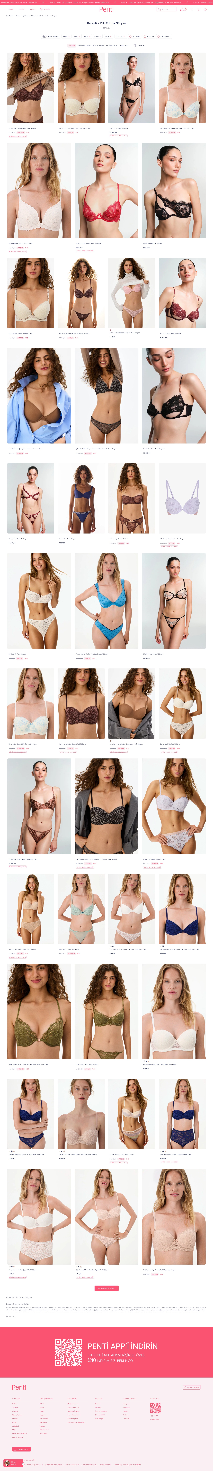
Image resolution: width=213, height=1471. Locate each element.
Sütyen (33, 16)
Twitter (125, 1411)
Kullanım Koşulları (89, 1465)
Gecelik (15, 1411)
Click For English (193, 1387)
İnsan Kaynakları (73, 1415)
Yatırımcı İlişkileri (74, 1411)
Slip (13, 1430)
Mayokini (43, 1415)
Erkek (21, 9)
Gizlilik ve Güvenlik (72, 1465)
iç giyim (101, 1307)
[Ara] (159, 9)
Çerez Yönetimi (105, 1465)
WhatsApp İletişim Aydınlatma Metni (128, 1465)
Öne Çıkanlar (46, 1399)
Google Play (154, 1419)
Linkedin (126, 1419)
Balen (96, 36)
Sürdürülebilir (165, 36)
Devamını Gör (10, 1316)
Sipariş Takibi (100, 1415)
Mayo (42, 1407)
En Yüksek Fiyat (111, 45)
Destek (98, 1399)
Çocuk (33, 9)
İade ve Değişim (100, 1411)
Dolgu (107, 36)
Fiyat (76, 36)
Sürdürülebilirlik (73, 1407)
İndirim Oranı (124, 45)
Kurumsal (72, 1399)
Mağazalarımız (73, 1404)
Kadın (11, 9)
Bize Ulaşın (99, 1419)
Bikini (42, 1404)
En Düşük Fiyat (98, 45)
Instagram (126, 1404)
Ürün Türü (119, 36)
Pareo (42, 1411)
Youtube (126, 1415)
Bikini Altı (43, 1422)
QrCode (155, 1408)
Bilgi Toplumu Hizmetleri (76, 1422)
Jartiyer (15, 1407)
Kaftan (42, 1426)
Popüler (16, 1399)
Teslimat (98, 1407)
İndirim (47, 9)
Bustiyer (15, 1419)
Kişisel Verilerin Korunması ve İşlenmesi (26, 1465)
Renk (86, 36)
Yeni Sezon (136, 36)
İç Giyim (25, 16)
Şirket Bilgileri (73, 1419)
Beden (65, 36)
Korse (14, 1422)
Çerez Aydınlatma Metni (53, 1465)
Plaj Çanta (43, 1433)
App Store (154, 1416)
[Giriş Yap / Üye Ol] (198, 9)
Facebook (126, 1407)
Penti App (154, 1399)
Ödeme (97, 1404)
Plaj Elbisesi (44, 1430)
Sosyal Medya (129, 1399)
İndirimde (150, 36)
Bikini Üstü (44, 1419)
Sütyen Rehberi (17, 1437)
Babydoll (15, 1426)
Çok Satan (81, 45)
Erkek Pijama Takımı (19, 1433)
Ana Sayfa (9, 16)
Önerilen (72, 45)
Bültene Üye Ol (23, 1449)
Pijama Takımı (17, 1415)
